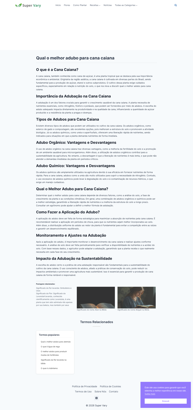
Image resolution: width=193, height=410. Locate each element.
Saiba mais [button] (150, 394)
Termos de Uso (83, 391)
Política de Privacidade (84, 386)
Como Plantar (80, 5)
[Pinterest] (96, 398)
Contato (113, 391)
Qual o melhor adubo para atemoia (56, 342)
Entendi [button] (165, 401)
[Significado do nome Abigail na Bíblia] (137, 298)
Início (58, 5)
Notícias (108, 5)
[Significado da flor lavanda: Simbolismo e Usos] (56, 297)
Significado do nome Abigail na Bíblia (133, 310)
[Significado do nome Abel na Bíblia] (96, 298)
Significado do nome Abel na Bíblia (91, 310)
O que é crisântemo (49, 368)
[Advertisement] (96, 30)
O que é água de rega (50, 346)
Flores (67, 5)
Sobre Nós (100, 391)
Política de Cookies (110, 386)
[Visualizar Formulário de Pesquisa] (175, 5)
